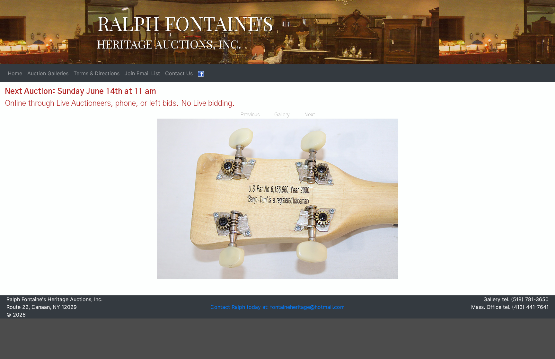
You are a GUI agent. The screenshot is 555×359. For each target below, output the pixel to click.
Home (15, 73)
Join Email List (142, 73)
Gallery (282, 114)
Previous (250, 114)
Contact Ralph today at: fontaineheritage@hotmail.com (277, 307)
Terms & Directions (96, 73)
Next (309, 114)
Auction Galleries (47, 73)
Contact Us (179, 73)
